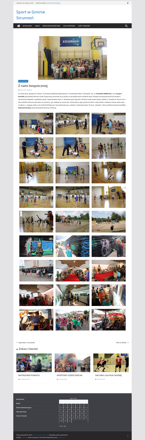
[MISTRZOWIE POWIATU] (34, 355)
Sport (30, 90)
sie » (65, 426)
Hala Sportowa (69, 26)
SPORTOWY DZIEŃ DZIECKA (69, 375)
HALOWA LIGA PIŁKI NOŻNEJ (108, 375)
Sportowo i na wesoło (27, 342)
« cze (60, 426)
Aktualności (27, 26)
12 (78, 409)
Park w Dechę (121, 342)
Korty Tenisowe (84, 26)
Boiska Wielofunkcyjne (51, 26)
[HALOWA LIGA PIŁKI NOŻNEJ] (111, 355)
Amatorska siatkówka (53, 3)
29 (61, 421)
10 (69, 409)
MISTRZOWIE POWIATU (29, 375)
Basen (37, 26)
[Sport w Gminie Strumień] (18, 26)
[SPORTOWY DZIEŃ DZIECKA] (72, 355)
